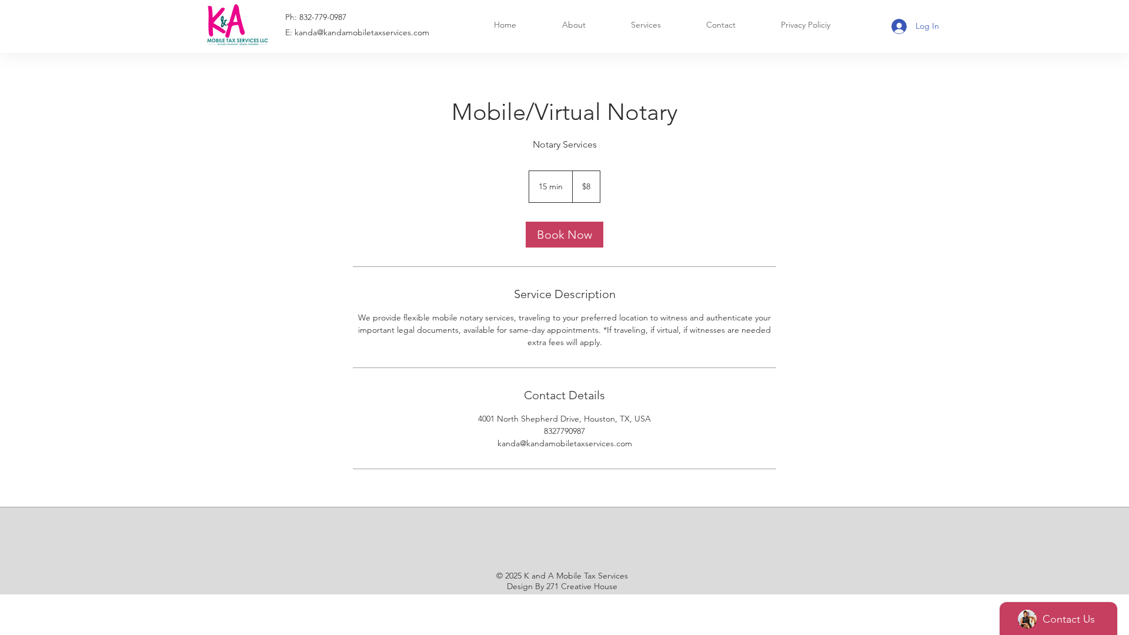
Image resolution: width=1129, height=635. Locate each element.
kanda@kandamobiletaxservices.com (362, 32)
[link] (564, 235)
